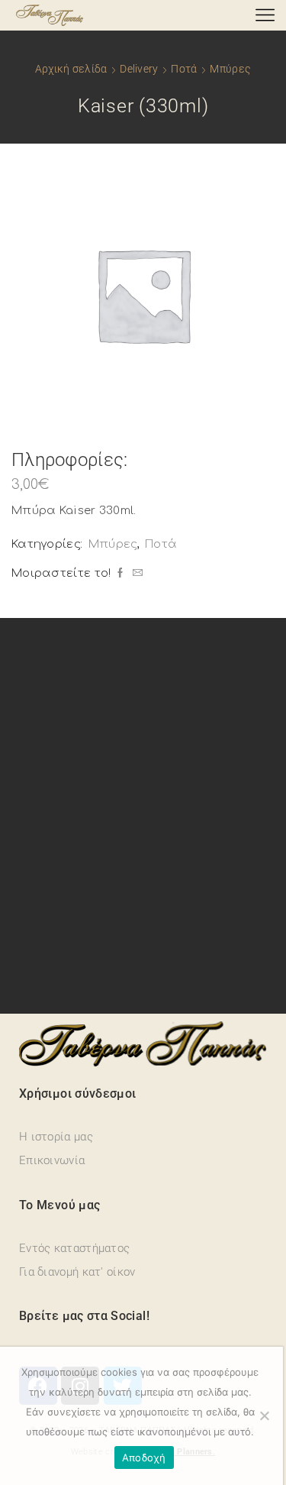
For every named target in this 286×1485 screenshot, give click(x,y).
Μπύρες (230, 69)
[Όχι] (264, 1415)
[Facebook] (120, 573)
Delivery (139, 69)
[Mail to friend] (136, 573)
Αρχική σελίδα (71, 69)
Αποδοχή (144, 1457)
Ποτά (184, 69)
